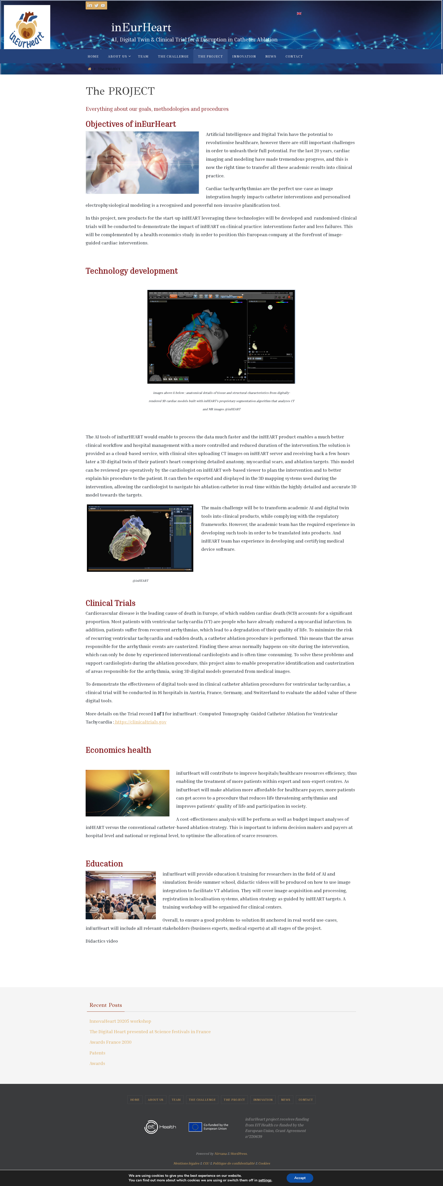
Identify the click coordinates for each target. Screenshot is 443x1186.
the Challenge (202, 1100)
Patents (97, 1052)
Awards (97, 1063)
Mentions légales (186, 1163)
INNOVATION (263, 1100)
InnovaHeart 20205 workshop (120, 1021)
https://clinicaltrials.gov (140, 722)
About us (156, 1100)
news (285, 1100)
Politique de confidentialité (234, 1163)
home (135, 1100)
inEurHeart (141, 27)
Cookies (264, 1163)
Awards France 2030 (110, 1042)
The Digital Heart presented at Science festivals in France (150, 1031)
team (176, 1100)
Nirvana (220, 1153)
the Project (234, 1100)
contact (306, 1100)
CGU (206, 1163)
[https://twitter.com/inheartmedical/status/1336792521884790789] (96, 5)
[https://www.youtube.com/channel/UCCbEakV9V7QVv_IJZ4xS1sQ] (103, 5)
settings (264, 1180)
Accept (300, 1178)
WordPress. (238, 1153)
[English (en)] (299, 13)
